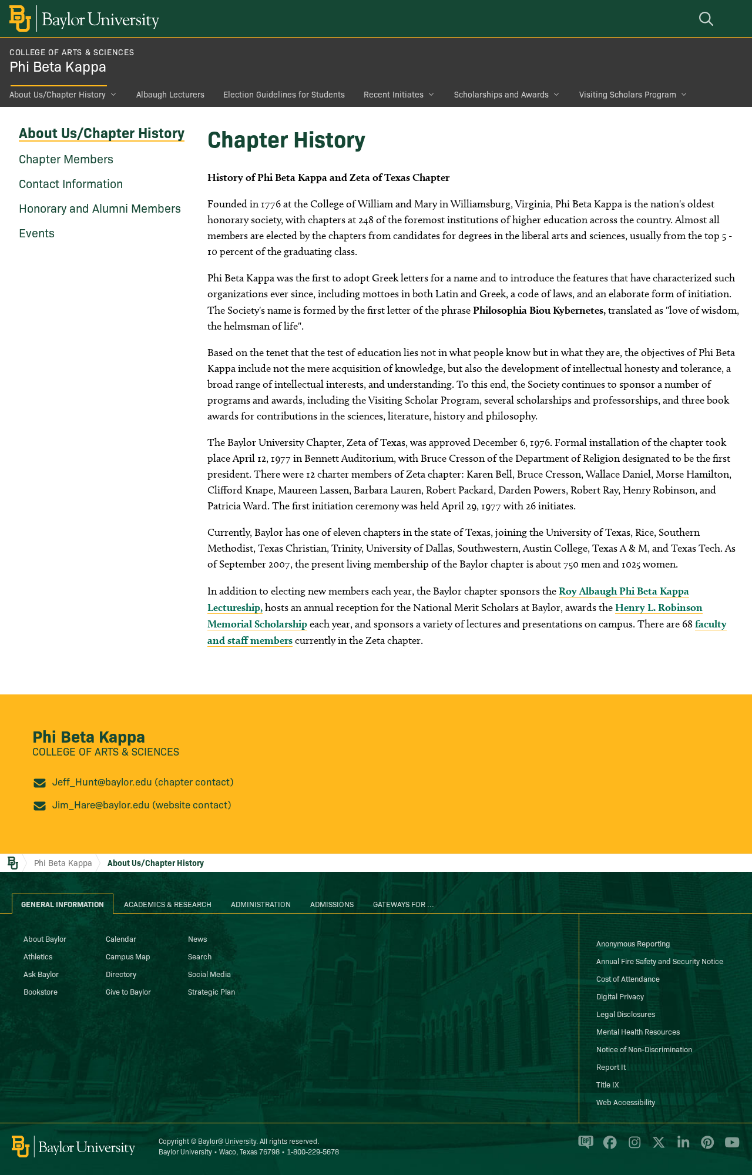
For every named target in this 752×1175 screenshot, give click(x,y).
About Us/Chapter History (57, 94)
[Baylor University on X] (656, 1147)
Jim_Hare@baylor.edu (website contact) (141, 804)
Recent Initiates (394, 94)
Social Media (209, 973)
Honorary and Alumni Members (100, 207)
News (197, 938)
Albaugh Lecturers (170, 94)
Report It (611, 1066)
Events (37, 232)
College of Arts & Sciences (71, 52)
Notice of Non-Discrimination (644, 1048)
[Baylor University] (82, 18)
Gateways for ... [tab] (403, 903)
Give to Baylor (128, 991)
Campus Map (128, 956)
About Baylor (45, 938)
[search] (708, 18)
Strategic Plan (211, 991)
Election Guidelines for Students (284, 94)
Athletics (38, 956)
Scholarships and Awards (501, 94)
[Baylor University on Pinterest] (705, 1147)
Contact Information (71, 182)
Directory (121, 973)
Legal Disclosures (625, 1013)
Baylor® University (227, 1141)
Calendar (121, 938)
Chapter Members (66, 158)
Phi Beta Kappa (57, 65)
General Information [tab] (62, 903)
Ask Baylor (41, 973)
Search (200, 956)
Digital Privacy (620, 996)
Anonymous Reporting (633, 943)
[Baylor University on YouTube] (729, 1147)
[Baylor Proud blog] (584, 1147)
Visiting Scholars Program (627, 94)
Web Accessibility (625, 1101)
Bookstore (41, 991)
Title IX (607, 1084)
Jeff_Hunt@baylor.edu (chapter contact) (143, 781)
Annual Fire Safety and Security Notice (659, 960)
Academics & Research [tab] (168, 903)
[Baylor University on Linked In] (681, 1147)
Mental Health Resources (638, 1031)
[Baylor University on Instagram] (632, 1147)
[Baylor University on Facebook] (608, 1147)
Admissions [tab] (332, 903)
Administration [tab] (261, 903)
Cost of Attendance (628, 978)
